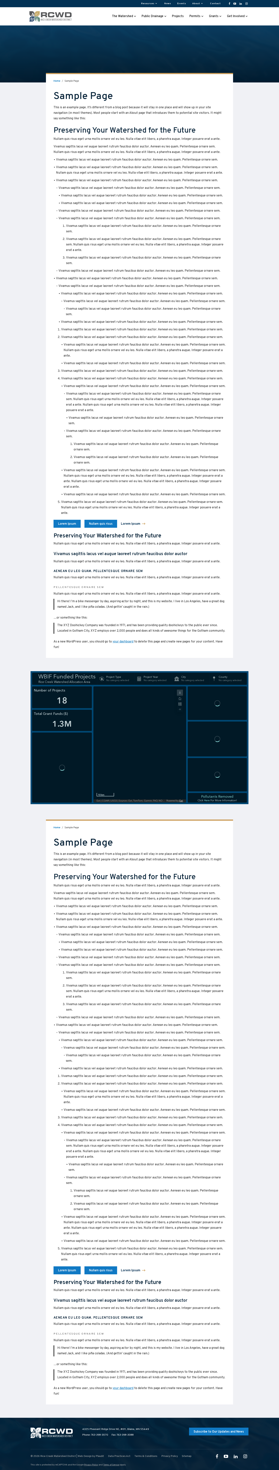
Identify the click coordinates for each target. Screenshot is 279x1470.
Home (57, 81)
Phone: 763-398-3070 (95, 1435)
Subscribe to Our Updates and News (219, 1432)
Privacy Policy (91, 1465)
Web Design (85, 1456)
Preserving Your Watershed (100, 130)
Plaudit (100, 1456)
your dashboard (123, 642)
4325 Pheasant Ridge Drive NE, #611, (115, 1429)
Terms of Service (111, 1465)
